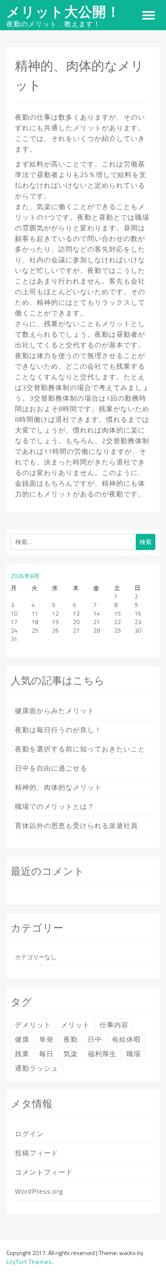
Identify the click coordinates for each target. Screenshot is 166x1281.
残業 (22, 1054)
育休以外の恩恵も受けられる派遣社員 (76, 825)
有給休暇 (126, 1039)
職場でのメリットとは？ (54, 806)
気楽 (70, 1054)
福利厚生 (102, 1054)
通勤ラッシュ (36, 1068)
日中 (95, 1039)
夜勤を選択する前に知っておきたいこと (80, 749)
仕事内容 (114, 1025)
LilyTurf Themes (29, 1261)
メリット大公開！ (63, 11)
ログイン (29, 1134)
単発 (46, 1039)
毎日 (46, 1054)
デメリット (33, 1025)
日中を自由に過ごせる (51, 768)
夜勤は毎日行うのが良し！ (58, 730)
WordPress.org (39, 1191)
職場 (133, 1054)
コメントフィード (44, 1172)
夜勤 (70, 1039)
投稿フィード (36, 1153)
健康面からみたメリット (54, 710)
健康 (22, 1039)
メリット (75, 1025)
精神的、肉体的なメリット (58, 787)
